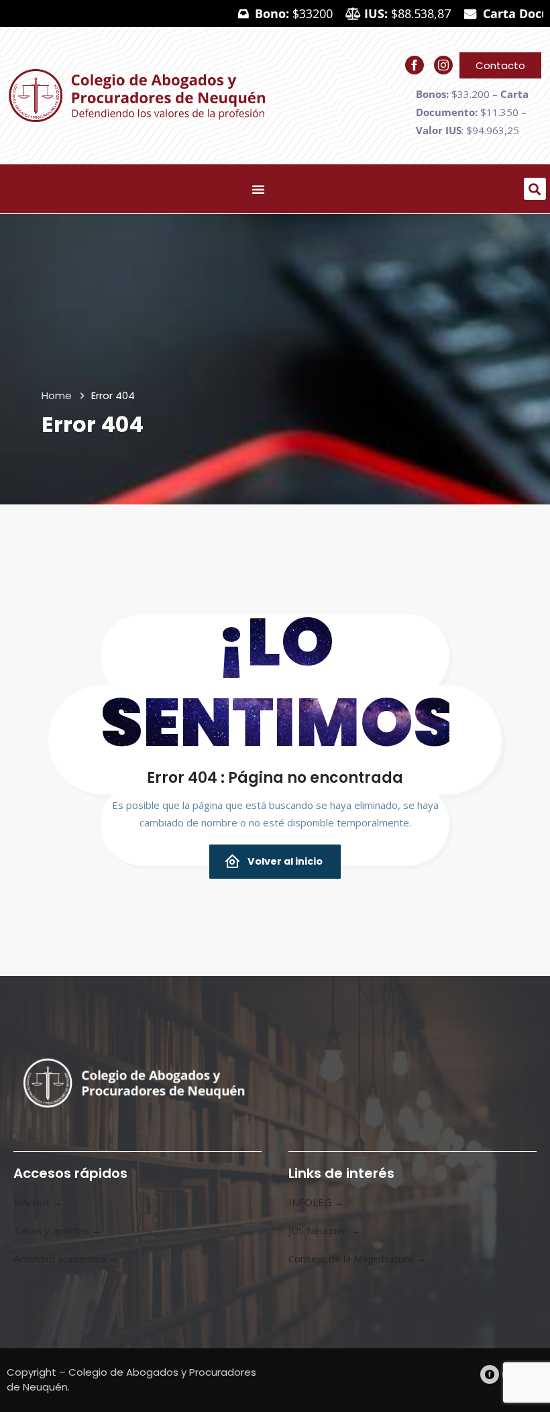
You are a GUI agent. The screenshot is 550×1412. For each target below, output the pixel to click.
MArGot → (37, 1202)
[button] (535, 189)
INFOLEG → (316, 1202)
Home (57, 395)
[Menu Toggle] (258, 189)
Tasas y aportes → (57, 1230)
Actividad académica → (66, 1258)
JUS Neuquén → (324, 1230)
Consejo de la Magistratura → (357, 1258)
